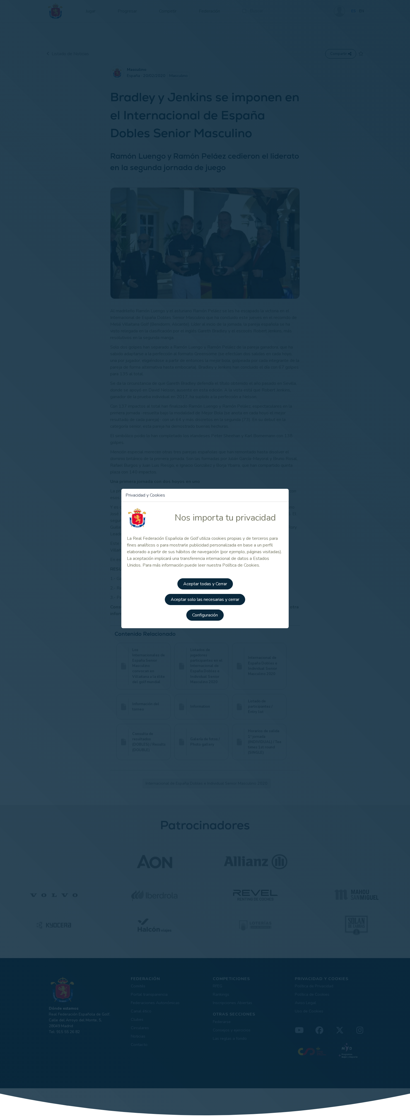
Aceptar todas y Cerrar (205, 584)
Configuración (205, 615)
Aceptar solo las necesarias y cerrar (205, 599)
